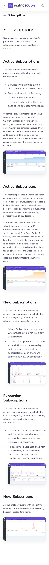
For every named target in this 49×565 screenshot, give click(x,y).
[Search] (43, 5)
